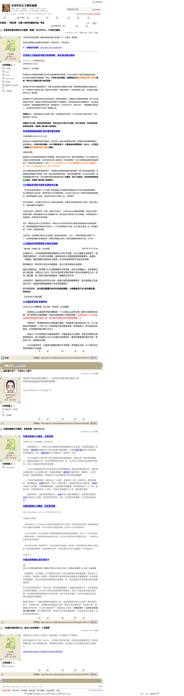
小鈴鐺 (7, 69)
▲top (100, 686)
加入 (146, 694)
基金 (24, 180)
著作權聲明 (41, 691)
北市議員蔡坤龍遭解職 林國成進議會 (40, 243)
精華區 (31, 18)
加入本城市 (15, 11)
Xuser (7, 72)
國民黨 (44, 453)
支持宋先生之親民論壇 (24, 5)
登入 (142, 694)
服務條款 (32, 691)
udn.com (99, 690)
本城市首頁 (10, 18)
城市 (7, 14)
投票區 (41, 18)
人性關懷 (31, 9)
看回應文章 (57, 26)
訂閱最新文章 (43, 11)
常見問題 (24, 691)
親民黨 (34, 450)
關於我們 (16, 691)
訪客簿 (82, 18)
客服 (58, 691)
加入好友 (13, 59)
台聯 (41, 483)
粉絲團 (29, 694)
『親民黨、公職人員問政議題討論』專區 (26, 23)
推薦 (96, 33)
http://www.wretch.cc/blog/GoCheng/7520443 (43, 651)
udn (3, 14)
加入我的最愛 (33, 11)
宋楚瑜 (18, 9)
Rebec (7, 75)
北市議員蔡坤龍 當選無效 (35, 302)
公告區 (72, 18)
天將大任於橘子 (41, 9)
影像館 (51, 18)
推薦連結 (61, 18)
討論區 (22, 18)
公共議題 (21, 14)
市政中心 (94, 18)
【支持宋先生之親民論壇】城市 (35, 14)
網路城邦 (98, 2)
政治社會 (13, 14)
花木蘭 (7, 82)
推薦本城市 (23, 11)
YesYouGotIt (9, 79)
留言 (6, 59)
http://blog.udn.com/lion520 (51, 47)
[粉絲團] (26, 693)
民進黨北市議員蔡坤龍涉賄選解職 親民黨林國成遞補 (49, 55)
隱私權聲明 (51, 691)
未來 (59, 494)
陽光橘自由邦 (10, 395)
